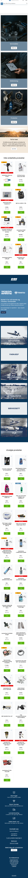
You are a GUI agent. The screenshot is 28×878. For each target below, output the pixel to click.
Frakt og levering (14, 861)
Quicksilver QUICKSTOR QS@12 (21, 579)
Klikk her (14, 48)
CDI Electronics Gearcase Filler (21, 176)
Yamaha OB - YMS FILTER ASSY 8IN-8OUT (7, 744)
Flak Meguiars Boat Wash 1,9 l (7, 497)
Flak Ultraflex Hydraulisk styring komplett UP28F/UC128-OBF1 (7, 661)
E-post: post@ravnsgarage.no (14, 838)
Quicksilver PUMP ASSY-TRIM (21, 230)
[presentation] (2, 278)
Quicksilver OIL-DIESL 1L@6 (21, 258)
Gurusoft (14, 875)
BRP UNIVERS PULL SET (7, 716)
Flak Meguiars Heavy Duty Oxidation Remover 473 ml (21, 469)
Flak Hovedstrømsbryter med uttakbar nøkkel (21, 716)
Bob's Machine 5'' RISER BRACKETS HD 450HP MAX (21, 634)
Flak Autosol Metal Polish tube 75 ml (21, 524)
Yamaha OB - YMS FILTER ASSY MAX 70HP (21, 744)
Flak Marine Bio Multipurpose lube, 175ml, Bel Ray (7, 552)
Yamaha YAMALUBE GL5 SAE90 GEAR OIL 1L (7, 607)
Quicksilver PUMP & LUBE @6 (7, 258)
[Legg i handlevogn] (7, 185)
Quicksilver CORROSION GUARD (21, 552)
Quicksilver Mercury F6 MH (7, 176)
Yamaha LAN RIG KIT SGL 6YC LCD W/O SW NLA (7, 231)
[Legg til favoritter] (11, 163)
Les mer (14, 149)
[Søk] (26, 3)
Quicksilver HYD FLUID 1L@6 (21, 606)
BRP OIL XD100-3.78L (21, 203)
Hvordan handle (14, 863)
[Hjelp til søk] (2, 4)
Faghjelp (14, 866)
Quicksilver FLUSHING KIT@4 (7, 634)
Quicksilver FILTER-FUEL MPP (7, 771)
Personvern (14, 864)
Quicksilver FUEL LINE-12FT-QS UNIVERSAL (21, 661)
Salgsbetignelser (14, 860)
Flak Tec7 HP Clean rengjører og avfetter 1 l (21, 497)
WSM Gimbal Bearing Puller (21, 689)
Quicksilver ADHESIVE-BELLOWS (7, 579)
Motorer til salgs (14, 843)
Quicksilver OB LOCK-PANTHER (7, 689)
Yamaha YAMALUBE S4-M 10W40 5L (7, 469)
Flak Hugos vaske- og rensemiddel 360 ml (7, 524)
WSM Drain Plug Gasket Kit (7, 203)
